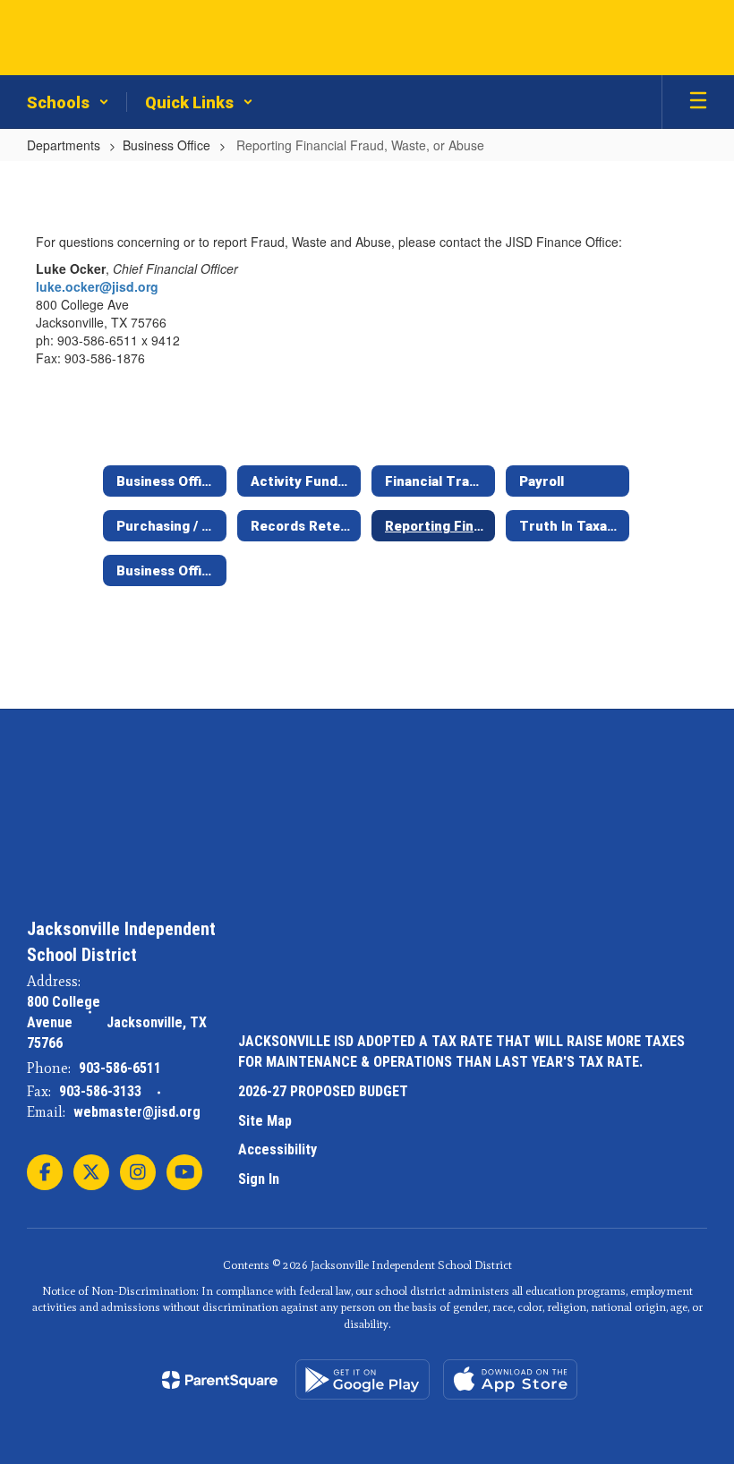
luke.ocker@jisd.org (97, 286)
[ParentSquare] (220, 1379)
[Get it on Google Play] (362, 1379)
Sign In (258, 1178)
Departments (63, 145)
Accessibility (277, 1149)
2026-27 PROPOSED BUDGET (323, 1091)
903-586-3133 (100, 1091)
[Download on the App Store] (510, 1379)
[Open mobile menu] (698, 102)
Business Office (166, 145)
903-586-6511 (120, 1068)
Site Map (265, 1120)
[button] (68, 102)
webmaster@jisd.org (137, 1111)
